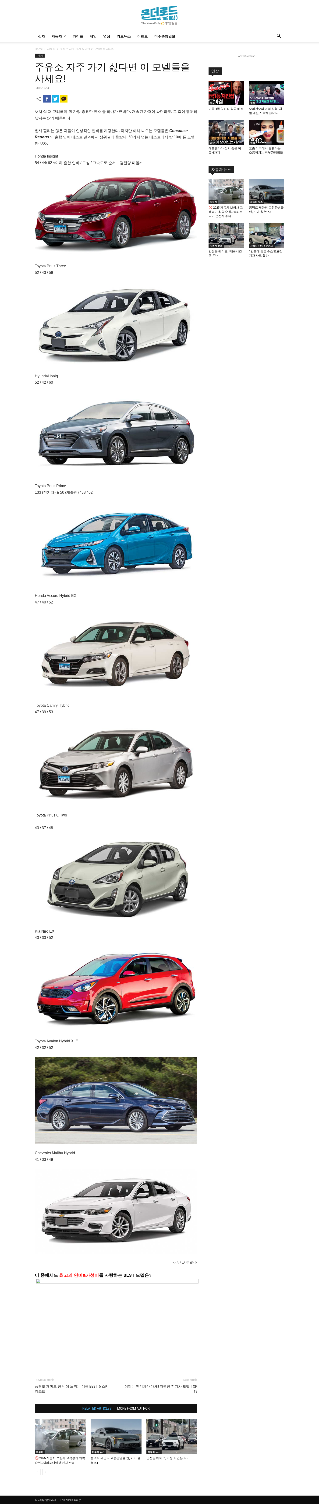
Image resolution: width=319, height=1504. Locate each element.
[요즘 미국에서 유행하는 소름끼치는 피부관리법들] (266, 132)
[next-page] (45, 1472)
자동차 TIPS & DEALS (261, 245)
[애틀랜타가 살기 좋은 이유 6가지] (226, 132)
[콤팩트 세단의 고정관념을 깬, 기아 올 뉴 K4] (116, 1436)
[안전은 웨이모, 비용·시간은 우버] (171, 1436)
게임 (93, 36)
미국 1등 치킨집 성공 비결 (226, 108)
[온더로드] (159, 15)
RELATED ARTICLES (97, 1408)
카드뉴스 (124, 36)
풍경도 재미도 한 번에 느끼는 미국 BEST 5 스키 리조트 (72, 1389)
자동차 (57, 36)
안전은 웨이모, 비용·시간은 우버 (168, 1458)
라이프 (78, 36)
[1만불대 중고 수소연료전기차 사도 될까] (266, 235)
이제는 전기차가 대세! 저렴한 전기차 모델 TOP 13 (160, 1389)
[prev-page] (38, 1472)
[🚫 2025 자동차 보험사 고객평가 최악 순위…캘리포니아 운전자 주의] (60, 1436)
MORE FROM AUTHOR (133, 1408)
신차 (41, 36)
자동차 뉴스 (98, 1452)
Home (39, 49)
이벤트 (142, 36)
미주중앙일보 (164, 36)
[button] (278, 36)
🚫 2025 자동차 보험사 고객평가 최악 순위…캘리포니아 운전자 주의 (226, 212)
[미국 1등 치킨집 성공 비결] (226, 93)
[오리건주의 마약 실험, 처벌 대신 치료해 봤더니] (266, 93)
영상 (106, 36)
